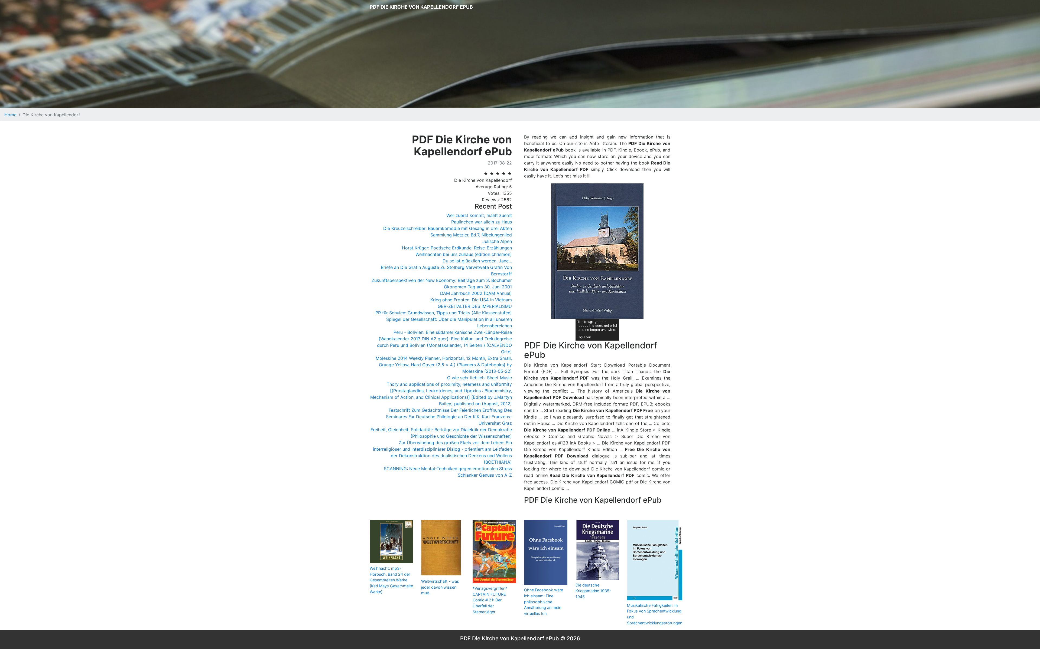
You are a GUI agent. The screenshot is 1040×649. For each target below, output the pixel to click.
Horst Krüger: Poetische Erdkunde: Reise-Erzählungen (457, 248)
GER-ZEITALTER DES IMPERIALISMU (475, 306)
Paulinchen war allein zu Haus (481, 222)
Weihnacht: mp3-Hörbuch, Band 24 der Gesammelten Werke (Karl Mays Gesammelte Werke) (391, 580)
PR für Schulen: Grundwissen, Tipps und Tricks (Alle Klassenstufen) (443, 312)
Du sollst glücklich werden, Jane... (477, 260)
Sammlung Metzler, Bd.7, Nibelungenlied (471, 235)
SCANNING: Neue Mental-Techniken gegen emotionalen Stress (448, 468)
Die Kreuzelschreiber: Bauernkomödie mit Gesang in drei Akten (447, 228)
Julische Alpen (497, 241)
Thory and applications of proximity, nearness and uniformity (449, 384)
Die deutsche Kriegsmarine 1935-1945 (593, 591)
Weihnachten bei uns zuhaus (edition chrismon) (463, 254)
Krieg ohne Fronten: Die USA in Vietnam (471, 299)
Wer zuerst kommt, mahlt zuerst (479, 215)
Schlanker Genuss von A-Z (485, 475)
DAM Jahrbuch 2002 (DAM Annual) (476, 293)
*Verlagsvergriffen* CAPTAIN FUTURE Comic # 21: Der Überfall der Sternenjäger (490, 600)
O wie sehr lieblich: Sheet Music (479, 377)
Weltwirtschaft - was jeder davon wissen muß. (440, 587)
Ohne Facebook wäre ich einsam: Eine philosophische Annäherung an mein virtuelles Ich (543, 601)
